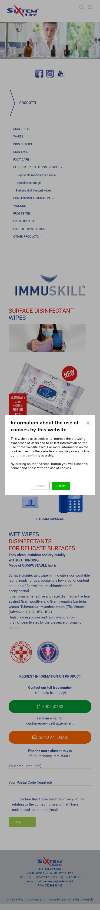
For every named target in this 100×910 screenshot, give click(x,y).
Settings (40, 486)
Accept (61, 486)
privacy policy (27, 455)
